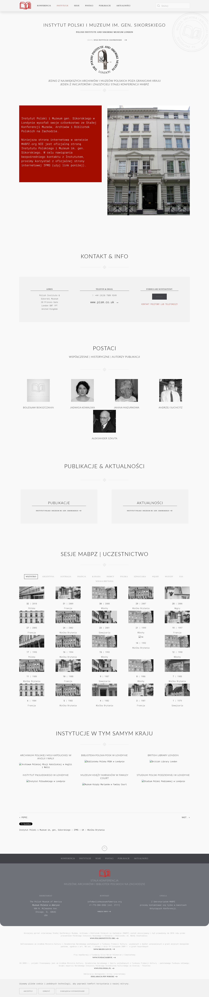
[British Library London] (163, 761)
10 (64, 676)
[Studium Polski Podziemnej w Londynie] (163, 781)
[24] (68, 616)
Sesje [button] (76, 6)
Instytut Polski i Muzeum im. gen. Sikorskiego (57, 511)
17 (28, 652)
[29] (140, 592)
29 (137, 603)
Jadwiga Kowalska (82, 407)
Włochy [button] (169, 577)
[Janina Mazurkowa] (126, 390)
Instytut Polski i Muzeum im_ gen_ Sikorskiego (44, 829)
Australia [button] (65, 577)
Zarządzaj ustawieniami (72, 991)
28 (173, 603)
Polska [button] (124, 577)
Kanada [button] (96, 577)
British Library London (163, 755)
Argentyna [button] (48, 577)
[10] (68, 665)
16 (64, 652)
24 (64, 627)
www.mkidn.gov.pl (103, 949)
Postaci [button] (89, 6)
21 (137, 627)
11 (28, 676)
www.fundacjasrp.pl (103, 957)
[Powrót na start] (25, 5)
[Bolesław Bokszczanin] (38, 390)
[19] (177, 616)
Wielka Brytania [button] (104, 581)
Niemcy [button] (110, 577)
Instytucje (85, 858)
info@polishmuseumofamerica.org (104, 901)
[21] (140, 616)
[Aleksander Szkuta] (104, 421)
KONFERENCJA (68, 858)
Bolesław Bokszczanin (38, 407)
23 (100, 627)
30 (100, 603)
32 (28, 603)
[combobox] (173, 6)
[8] (140, 665)
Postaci (109, 858)
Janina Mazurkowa (126, 407)
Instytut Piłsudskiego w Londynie (46, 775)
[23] (104, 616)
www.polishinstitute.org (102, 938)
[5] (68, 689)
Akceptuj (28, 991)
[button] (104, 847)
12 (173, 652)
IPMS (76, 829)
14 (137, 643)
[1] (177, 689)
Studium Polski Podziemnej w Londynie (163, 775)
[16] (68, 641)
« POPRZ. (23, 817)
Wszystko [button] (31, 577)
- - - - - (159, 296)
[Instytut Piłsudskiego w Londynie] (45, 781)
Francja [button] (81, 577)
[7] (177, 665)
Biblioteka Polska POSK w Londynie (104, 755)
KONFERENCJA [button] (44, 6)
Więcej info (103, 911)
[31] (68, 592)
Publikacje (105, 6)
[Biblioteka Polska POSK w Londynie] (104, 761)
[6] (31, 689)
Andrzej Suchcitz (171, 407)
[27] (31, 616)
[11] (31, 665)
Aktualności (123, 6)
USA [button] (181, 577)
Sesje (98, 858)
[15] (104, 641)
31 (64, 603)
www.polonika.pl (102, 968)
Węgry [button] (155, 577)
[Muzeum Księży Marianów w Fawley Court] (104, 784)
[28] (177, 592)
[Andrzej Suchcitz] (170, 390)
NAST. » (186, 817)
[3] (140, 689)
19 (173, 627)
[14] (141, 636)
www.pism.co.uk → (104, 302)
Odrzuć (46, 991)
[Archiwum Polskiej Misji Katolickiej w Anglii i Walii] (45, 765)
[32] (31, 592)
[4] (104, 689)
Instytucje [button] (62, 6)
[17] (31, 641)
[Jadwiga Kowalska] (82, 390)
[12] (177, 641)
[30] (104, 592)
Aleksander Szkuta (104, 438)
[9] (104, 665)
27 (28, 627)
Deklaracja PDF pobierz (102, 976)
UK (83, 829)
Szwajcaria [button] (140, 577)
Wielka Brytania (95, 829)
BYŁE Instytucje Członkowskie (108, 40)
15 (100, 652)
